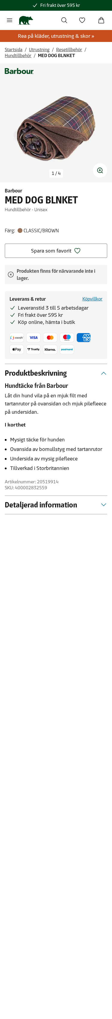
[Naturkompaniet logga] (25, 20)
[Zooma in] (100, 170)
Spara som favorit (51, 250)
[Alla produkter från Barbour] (19, 71)
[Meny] (9, 20)
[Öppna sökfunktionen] (64, 20)
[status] (56, 173)
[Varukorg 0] (101, 20)
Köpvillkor (92, 299)
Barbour (13, 190)
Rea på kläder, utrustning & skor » (56, 36)
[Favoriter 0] (82, 20)
